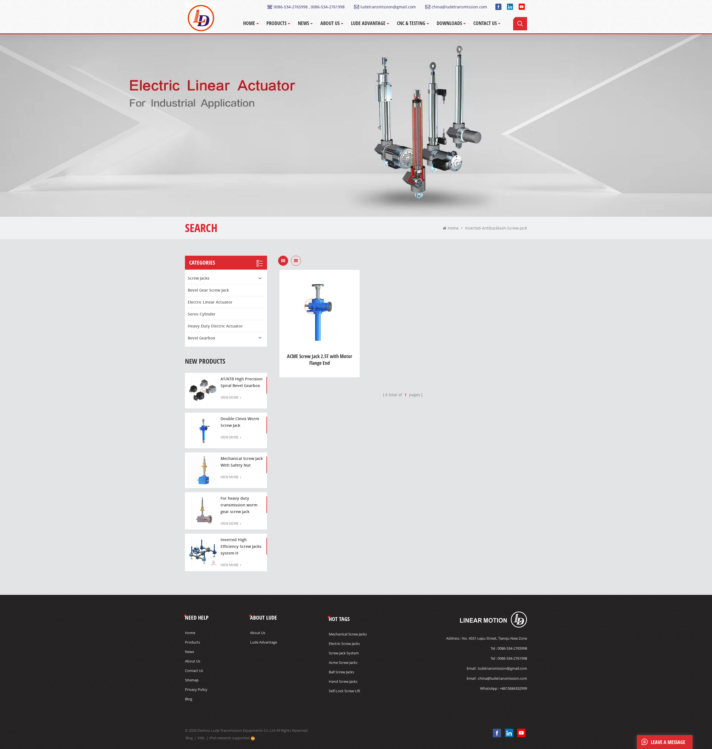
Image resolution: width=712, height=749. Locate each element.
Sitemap (192, 680)
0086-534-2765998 (512, 648)
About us (192, 661)
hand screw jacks (343, 681)
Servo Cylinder (202, 314)
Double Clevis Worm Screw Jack (240, 422)
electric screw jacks (344, 643)
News (303, 23)
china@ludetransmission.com (459, 6)
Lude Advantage (368, 23)
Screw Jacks (198, 278)
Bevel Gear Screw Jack (208, 290)
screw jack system (344, 653)
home (453, 228)
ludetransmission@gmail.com (388, 6)
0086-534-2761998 (512, 658)
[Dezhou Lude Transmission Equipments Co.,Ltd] (200, 18)
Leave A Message (668, 742)
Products (276, 23)
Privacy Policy (196, 689)
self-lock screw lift (344, 690)
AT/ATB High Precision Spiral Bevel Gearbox (242, 382)
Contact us (194, 670)
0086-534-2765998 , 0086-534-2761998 (309, 6)
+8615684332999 (513, 688)
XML (201, 737)
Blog (188, 698)
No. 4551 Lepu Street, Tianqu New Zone (494, 638)
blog (189, 737)
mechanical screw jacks (348, 634)
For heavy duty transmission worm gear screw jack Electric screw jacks (239, 505)
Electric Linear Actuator (210, 302)
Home (249, 23)
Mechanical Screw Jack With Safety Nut (242, 462)
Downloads (449, 23)
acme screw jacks (343, 662)
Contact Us (485, 23)
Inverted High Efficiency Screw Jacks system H (241, 546)
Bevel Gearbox (201, 338)
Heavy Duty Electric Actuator (215, 326)
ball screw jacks (341, 671)
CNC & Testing (411, 23)
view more (230, 397)
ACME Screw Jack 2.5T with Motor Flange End (319, 359)
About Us (330, 23)
